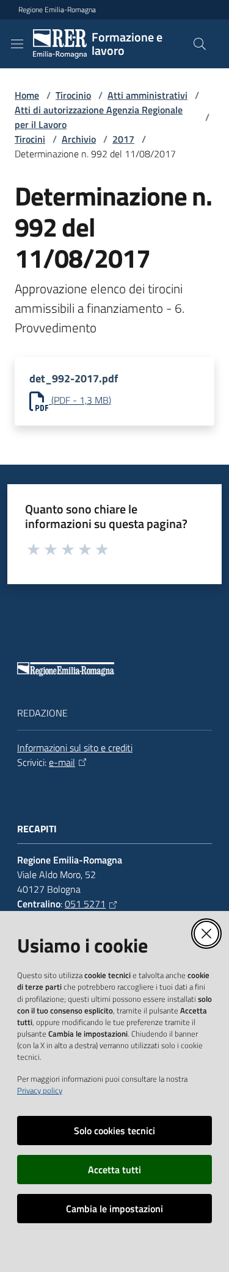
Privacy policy (39, 1090)
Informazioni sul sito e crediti (75, 747)
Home (27, 95)
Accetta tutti (114, 1169)
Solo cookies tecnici (114, 1130)
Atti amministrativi (147, 95)
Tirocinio (73, 95)
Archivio (79, 139)
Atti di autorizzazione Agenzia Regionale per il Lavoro (99, 117)
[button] (200, 44)
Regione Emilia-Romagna (57, 9)
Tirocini (30, 139)
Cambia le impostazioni (114, 1208)
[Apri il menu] (17, 44)
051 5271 (85, 903)
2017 (123, 139)
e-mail (62, 762)
